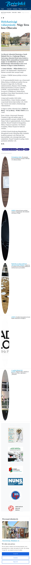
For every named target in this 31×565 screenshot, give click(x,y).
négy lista (20, 149)
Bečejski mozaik (6, 12)
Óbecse (27, 149)
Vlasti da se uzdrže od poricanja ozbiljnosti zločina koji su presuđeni (20, 265)
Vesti (2, 8)
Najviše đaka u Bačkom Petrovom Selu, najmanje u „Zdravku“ (20, 372)
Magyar (20, 8)
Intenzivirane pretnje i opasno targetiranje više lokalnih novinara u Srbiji (20, 212)
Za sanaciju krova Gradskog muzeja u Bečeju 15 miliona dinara (20, 158)
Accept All (15, 553)
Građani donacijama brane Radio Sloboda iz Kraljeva (20, 317)
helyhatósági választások (9, 149)
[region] (15, 553)
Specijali (9, 8)
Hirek (19, 12)
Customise (15, 557)
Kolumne (15, 8)
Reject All (15, 561)
